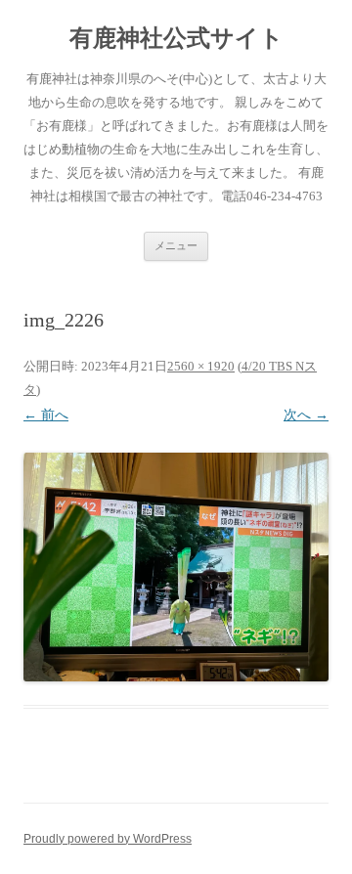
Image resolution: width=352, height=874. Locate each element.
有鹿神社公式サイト (176, 38)
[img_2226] (176, 567)
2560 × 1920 (201, 366)
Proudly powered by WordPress (107, 839)
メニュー (176, 245)
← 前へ (45, 415)
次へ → (306, 415)
